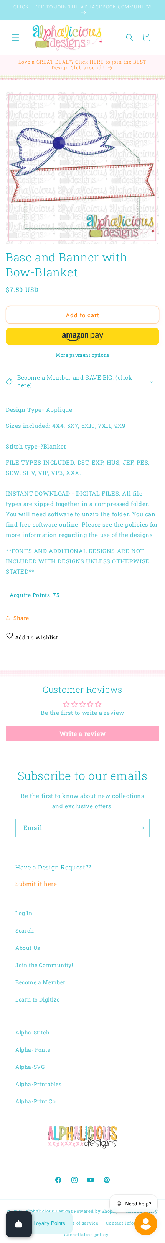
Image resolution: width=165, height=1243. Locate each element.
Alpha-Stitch (32, 1032)
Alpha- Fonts (32, 1049)
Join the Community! (44, 965)
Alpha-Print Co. (36, 1101)
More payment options (82, 355)
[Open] (19, 1224)
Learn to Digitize (37, 999)
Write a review (82, 733)
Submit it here (36, 883)
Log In (24, 913)
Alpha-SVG (30, 1066)
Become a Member (40, 982)
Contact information (129, 1223)
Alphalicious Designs (49, 1211)
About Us (27, 947)
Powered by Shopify (96, 1211)
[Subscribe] (140, 828)
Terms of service (80, 1223)
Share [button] (21, 618)
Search (24, 930)
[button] (15, 37)
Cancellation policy (86, 1234)
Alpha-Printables (38, 1084)
